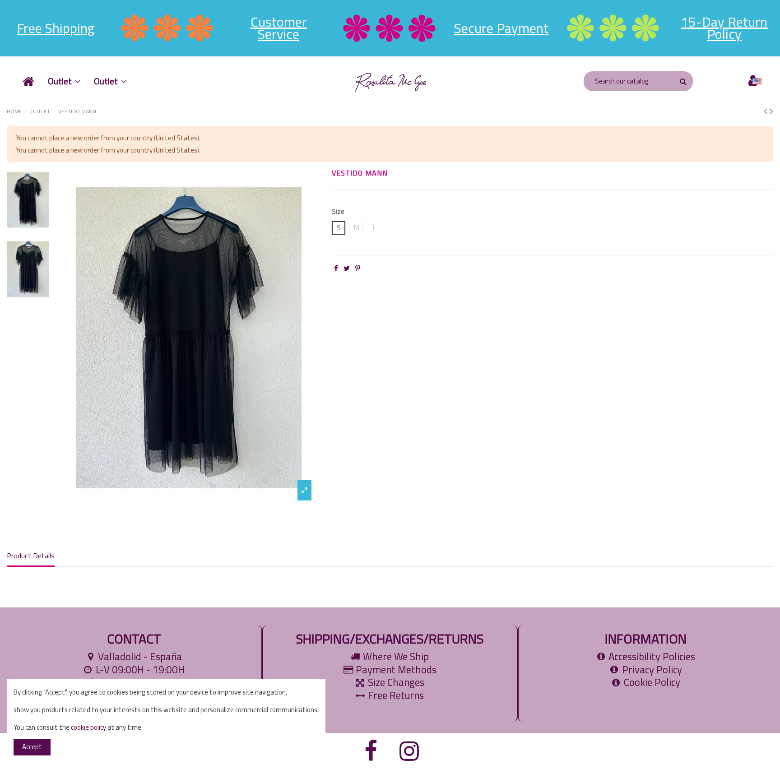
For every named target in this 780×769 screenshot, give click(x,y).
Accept (32, 746)
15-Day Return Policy (724, 27)
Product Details (31, 556)
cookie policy (88, 727)
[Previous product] (767, 111)
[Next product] (771, 111)
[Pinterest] (357, 268)
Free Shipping (55, 28)
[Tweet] (347, 268)
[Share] (336, 268)
